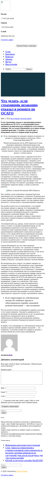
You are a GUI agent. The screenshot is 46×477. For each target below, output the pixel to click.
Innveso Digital (21, 471)
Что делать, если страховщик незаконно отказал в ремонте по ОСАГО (19, 107)
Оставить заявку (7, 40)
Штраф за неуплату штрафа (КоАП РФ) (24, 460)
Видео (8, 61)
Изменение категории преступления (22, 445)
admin (10, 355)
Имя (3, 388)
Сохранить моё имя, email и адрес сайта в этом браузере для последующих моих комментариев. (20, 401)
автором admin (25, 118)
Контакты (10, 54)
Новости (9, 56)
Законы (8, 59)
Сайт (3, 396)
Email (3, 392)
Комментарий (6, 370)
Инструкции (11, 64)
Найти (4, 413)
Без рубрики (15, 118)
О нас (8, 51)
